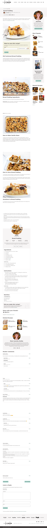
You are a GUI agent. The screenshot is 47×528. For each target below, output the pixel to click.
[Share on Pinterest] (11, 15)
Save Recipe (6, 52)
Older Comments (5, 481)
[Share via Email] (14, 15)
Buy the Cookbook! (38, 80)
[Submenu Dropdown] (17, 2)
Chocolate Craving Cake (40, 36)
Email (5, 47)
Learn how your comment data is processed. (20, 511)
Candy (28, 2)
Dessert (13, 314)
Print (14, 246)
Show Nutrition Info (7, 296)
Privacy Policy (42, 523)
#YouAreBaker (15, 307)
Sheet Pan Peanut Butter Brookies (35, 94)
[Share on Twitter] (12, 15)
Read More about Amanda (38, 28)
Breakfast (10, 314)
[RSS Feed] (43, 522)
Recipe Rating (5, 488)
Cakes (19, 2)
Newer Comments (27, 481)
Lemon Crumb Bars (40, 42)
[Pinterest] (37, 522)
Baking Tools (33, 523)
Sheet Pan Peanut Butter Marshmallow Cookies (35, 102)
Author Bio (34, 2)
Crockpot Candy (40, 52)
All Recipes (15, 2)
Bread (8, 314)
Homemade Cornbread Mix (25, 326)
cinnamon (9, 258)
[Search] (43, 2)
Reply (29, 353)
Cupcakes (22, 2)
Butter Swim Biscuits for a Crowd (11, 326)
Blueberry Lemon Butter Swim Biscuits (11, 321)
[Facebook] (38, 522)
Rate (17, 246)
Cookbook (38, 2)
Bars (39, 100)
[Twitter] (41, 522)
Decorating (30, 2)
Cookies (25, 2)
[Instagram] (40, 522)
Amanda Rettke (7, 12)
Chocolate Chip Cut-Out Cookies (41, 94)
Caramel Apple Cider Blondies (41, 102)
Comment (20, 246)
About (41, 2)
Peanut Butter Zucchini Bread (25, 321)
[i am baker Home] (7, 2)
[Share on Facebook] (9, 15)
